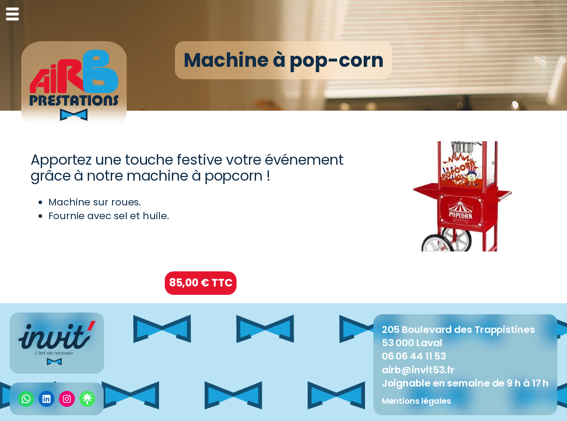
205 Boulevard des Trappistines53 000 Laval (458, 336)
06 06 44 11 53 (414, 356)
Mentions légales (416, 400)
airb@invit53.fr (418, 370)
